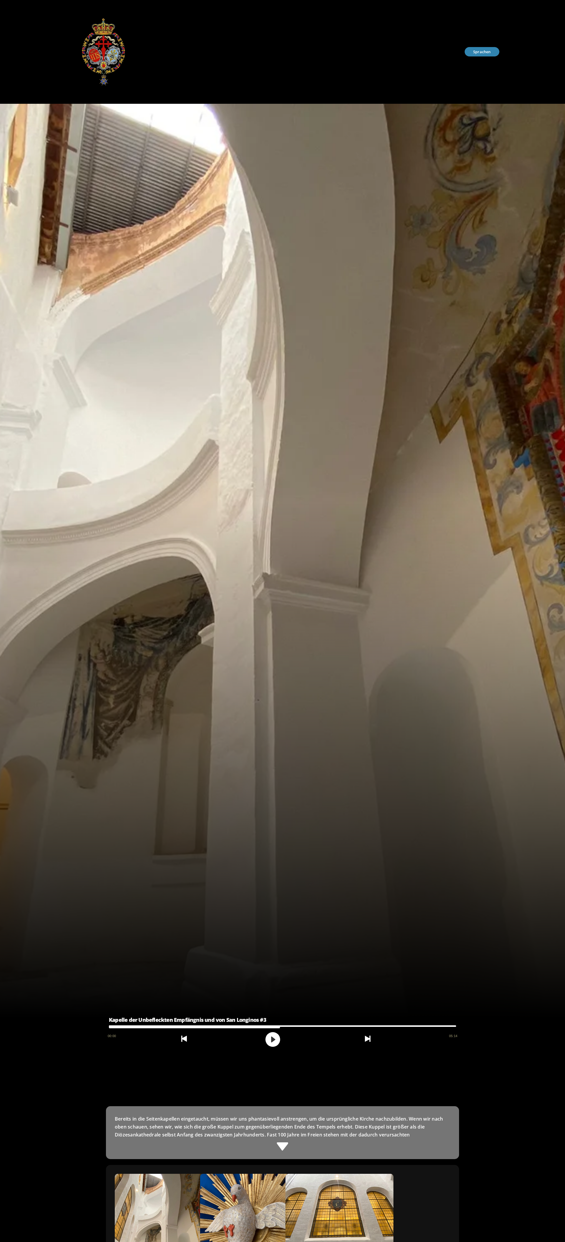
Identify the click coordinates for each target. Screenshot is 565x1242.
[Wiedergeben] (272, 1039)
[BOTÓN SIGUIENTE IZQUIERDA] (184, 1038)
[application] (282, 1030)
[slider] (282, 1026)
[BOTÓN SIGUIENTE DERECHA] (367, 1038)
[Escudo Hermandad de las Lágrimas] (103, 7)
